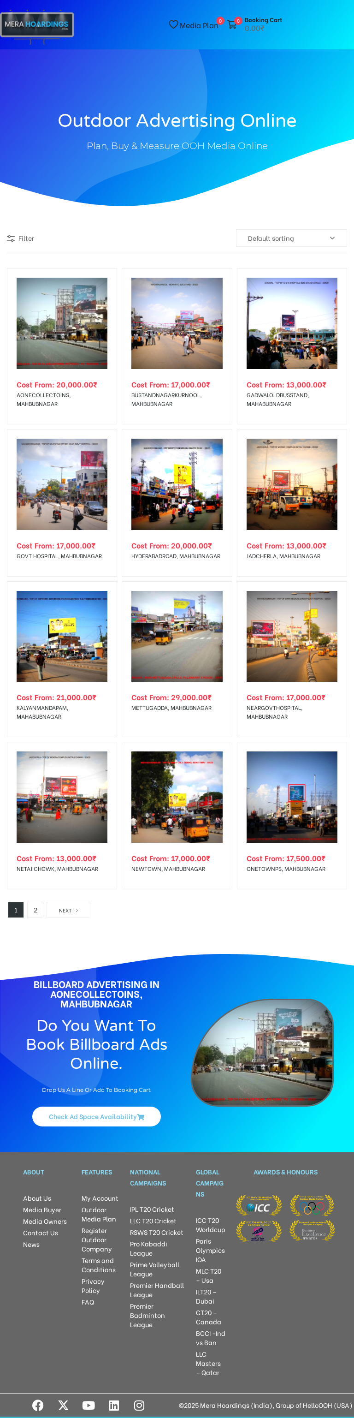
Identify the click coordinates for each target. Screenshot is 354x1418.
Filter (26, 238)
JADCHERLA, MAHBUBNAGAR (283, 556)
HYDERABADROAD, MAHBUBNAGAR (175, 556)
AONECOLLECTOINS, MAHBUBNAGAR (44, 399)
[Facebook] (37, 1405)
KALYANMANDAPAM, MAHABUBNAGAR (42, 711)
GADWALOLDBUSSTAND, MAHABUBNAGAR (278, 399)
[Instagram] (139, 1405)
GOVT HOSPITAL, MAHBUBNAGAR (59, 556)
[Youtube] (88, 1405)
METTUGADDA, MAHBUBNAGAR (171, 707)
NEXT (65, 910)
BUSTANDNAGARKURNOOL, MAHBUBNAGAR (166, 399)
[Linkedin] (113, 1405)
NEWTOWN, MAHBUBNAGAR (168, 868)
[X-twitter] (63, 1405)
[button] (96, 1116)
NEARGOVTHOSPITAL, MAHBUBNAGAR (274, 711)
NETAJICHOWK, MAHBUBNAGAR (57, 868)
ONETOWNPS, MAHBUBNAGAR (286, 868)
